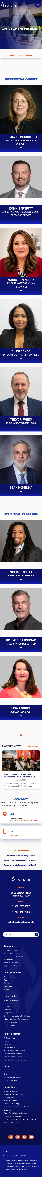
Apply (6, 980)
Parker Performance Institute (15, 1060)
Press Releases (9, 1025)
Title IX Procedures (11, 1122)
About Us (7, 1003)
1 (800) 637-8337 (21, 906)
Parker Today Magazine (12, 1077)
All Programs (8, 959)
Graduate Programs (11, 953)
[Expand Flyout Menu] (38, 4)
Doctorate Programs (11, 950)
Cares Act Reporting (11, 1104)
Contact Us (8, 983)
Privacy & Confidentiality (13, 1116)
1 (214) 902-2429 (21, 912)
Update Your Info (10, 1080)
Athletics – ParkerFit (11, 1000)
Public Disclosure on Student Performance (20, 1119)
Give (5, 1074)
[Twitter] (10, 1137)
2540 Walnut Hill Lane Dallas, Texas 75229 (23, 820)
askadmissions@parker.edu (21, 922)
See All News (34, 746)
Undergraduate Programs (13, 956)
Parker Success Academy (13, 1053)
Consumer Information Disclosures (17, 1107)
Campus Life (8, 1013)
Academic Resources (11, 963)
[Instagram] (24, 1137)
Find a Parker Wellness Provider (16, 1113)
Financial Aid (8, 986)
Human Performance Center (14, 1050)
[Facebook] (17, 1137)
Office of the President (12, 966)
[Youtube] (31, 1137)
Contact (29, 55)
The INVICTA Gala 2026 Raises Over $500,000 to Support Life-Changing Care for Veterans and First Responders (20, 775)
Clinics (6, 1041)
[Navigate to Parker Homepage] (10, 5)
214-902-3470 (14, 835)
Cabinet (13, 55)
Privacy (6, 1151)
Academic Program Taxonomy (15, 1094)
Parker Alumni (9, 1071)
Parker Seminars (10, 1047)
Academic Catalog (10, 1091)
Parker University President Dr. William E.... (21, 860)
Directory (7, 1110)
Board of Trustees (10, 1100)
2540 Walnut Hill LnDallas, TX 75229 (21, 894)
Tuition (6, 989)
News (21, 55)
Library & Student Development (16, 1019)
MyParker (7, 1044)
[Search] (36, 934)
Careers (7, 1006)
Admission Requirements (13, 977)
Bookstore (8, 1010)
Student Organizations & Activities (17, 1016)
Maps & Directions (10, 1022)
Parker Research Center (13, 1057)
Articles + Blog (9, 1038)
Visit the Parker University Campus (21, 856)
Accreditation (9, 1097)
